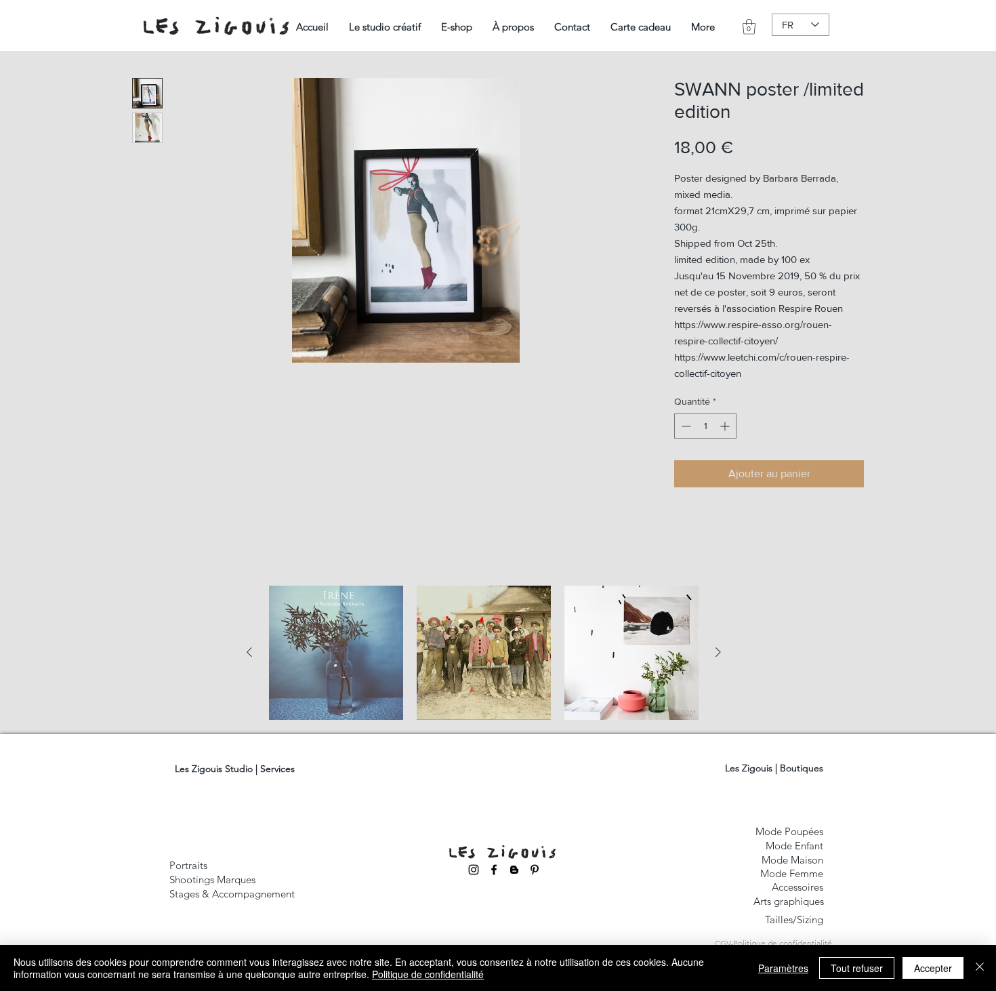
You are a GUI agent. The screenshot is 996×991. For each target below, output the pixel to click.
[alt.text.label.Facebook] (494, 869)
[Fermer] (980, 968)
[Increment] (726, 426)
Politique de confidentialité (428, 974)
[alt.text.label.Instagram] (473, 869)
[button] (385, 27)
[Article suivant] (718, 652)
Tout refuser (857, 968)
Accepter (933, 968)
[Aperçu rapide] (336, 653)
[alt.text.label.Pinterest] (534, 869)
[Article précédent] (249, 652)
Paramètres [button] (783, 968)
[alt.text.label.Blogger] (514, 869)
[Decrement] (684, 426)
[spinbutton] (705, 426)
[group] (483, 653)
